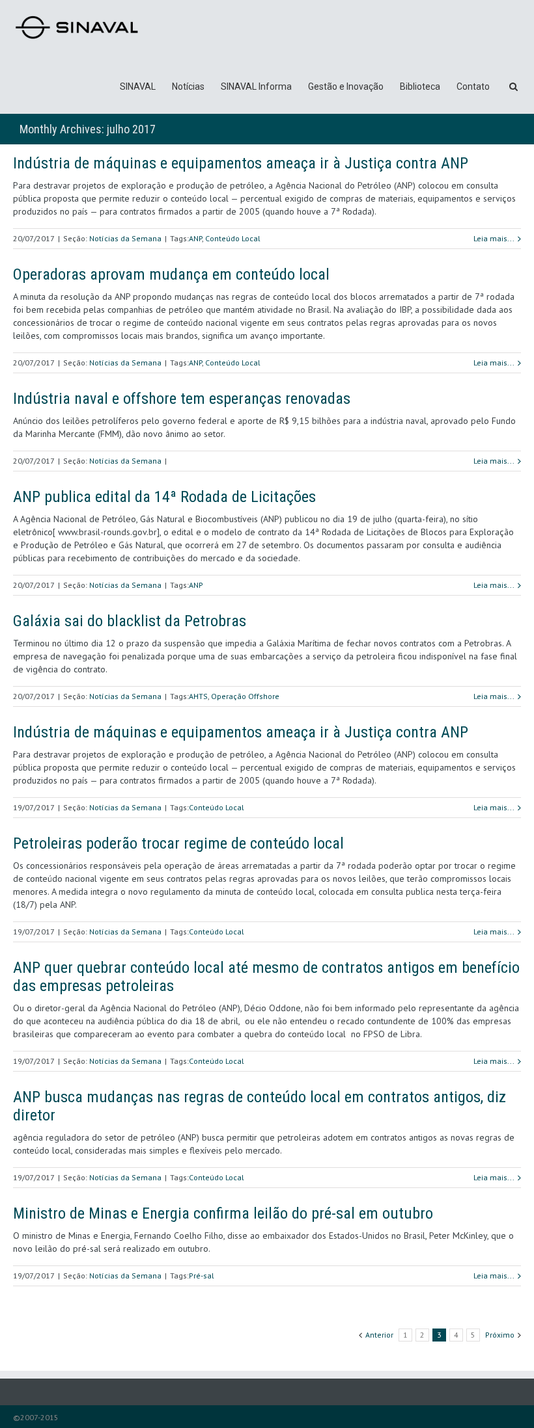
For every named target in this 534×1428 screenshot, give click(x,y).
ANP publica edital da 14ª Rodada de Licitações (164, 497)
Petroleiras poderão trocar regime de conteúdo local (178, 843)
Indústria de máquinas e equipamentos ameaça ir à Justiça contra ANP (240, 163)
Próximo (499, 1335)
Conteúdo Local (232, 238)
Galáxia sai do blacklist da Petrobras (129, 621)
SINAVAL (138, 86)
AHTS (198, 696)
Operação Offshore (245, 696)
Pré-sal (201, 1275)
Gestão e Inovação (346, 86)
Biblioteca (420, 86)
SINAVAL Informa (256, 86)
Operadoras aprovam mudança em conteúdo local (171, 274)
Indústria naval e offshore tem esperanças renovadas (181, 399)
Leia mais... (493, 238)
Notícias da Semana (125, 238)
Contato (473, 86)
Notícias (188, 86)
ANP (195, 238)
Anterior (379, 1335)
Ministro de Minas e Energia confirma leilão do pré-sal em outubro (223, 1213)
